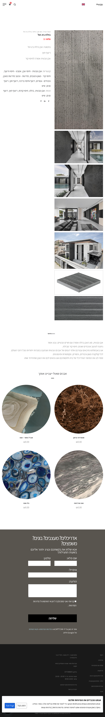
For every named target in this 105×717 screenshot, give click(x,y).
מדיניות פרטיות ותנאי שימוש (68, 685)
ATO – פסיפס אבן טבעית (96, 681)
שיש (34, 32)
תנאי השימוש (48, 601)
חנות (101, 691)
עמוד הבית (47, 32)
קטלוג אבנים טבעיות (97, 665)
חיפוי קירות (23, 90)
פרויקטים (100, 671)
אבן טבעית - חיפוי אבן (32, 71)
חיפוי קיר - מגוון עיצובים (40, 76)
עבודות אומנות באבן (97, 686)
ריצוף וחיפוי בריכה (27, 80)
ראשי (101, 655)
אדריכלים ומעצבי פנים (96, 676)
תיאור (49, 334)
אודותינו (100, 660)
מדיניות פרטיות (58, 707)
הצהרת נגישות (72, 689)
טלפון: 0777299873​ (71, 672)
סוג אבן (39, 32)
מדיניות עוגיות (46, 707)
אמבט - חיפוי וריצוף (12, 71)
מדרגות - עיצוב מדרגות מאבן (16, 76)
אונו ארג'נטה (79, 503)
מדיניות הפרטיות (46, 629)
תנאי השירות (33, 629)
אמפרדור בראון (78, 437)
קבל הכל (10, 705)
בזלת (31, 90)
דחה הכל (22, 705)
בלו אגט (26, 503)
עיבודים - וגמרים (43, 80)
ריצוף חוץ (14, 80)
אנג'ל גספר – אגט (26, 437)
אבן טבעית (40, 90)
